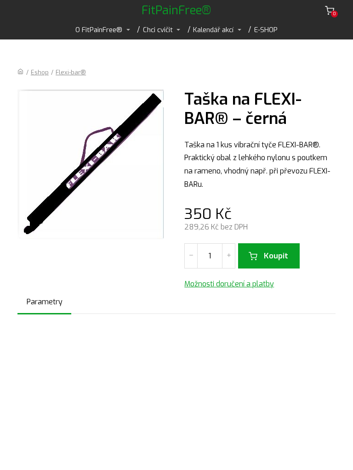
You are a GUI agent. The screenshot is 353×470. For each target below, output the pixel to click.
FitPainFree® (176, 10)
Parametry (45, 302)
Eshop (40, 72)
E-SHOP (266, 29)
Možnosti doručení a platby (229, 284)
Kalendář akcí (213, 29)
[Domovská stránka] (20, 72)
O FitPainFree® (98, 29)
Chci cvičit (158, 29)
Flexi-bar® (71, 72)
